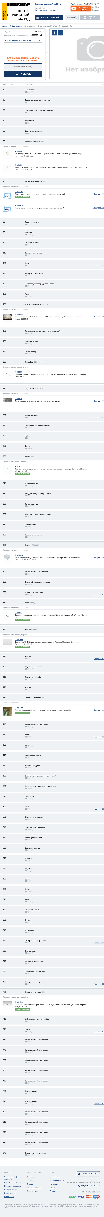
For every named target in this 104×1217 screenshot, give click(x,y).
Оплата (30, 1180)
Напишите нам (90, 1174)
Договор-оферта (57, 1180)
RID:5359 (18, 165)
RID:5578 (18, 399)
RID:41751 (19, 192)
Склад (52, 1187)
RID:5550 (18, 151)
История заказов (34, 1187)
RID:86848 (19, 314)
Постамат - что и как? (13, 1182)
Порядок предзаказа (12, 1186)
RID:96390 (19, 555)
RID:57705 (19, 708)
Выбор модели (16, 26)
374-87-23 (90, 4)
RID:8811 (18, 613)
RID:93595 (19, 640)
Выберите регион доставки (46, 10)
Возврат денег (10, 1193)
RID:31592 (19, 1002)
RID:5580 (18, 372)
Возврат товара (10, 1190)
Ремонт (53, 1191)
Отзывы (84, 10)
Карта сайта (9, 1197)
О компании (55, 1177)
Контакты (95, 10)
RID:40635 (19, 205)
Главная (3, 26)
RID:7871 (18, 466)
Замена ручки (33, 1191)
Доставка (31, 1177)
